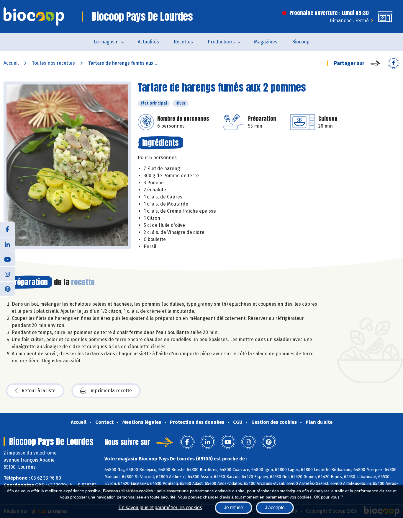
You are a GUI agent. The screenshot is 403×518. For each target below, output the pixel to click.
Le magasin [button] (106, 42)
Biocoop (300, 42)
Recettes (183, 42)
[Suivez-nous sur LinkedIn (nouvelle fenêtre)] (7, 244)
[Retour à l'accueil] (34, 16)
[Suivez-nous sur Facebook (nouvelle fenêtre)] (7, 229)
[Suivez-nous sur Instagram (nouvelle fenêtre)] (7, 273)
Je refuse (233, 507)
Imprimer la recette (110, 390)
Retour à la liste (38, 390)
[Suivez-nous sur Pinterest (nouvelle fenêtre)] (7, 288)
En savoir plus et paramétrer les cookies (160, 507)
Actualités (148, 42)
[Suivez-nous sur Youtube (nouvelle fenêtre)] (7, 259)
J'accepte (275, 507)
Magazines (265, 42)
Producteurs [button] (221, 42)
